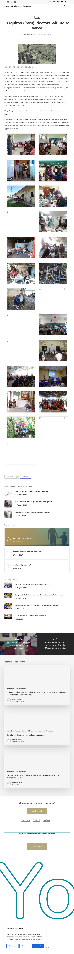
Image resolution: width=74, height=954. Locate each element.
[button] (68, 6)
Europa (24, 731)
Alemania (18, 731)
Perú (16, 688)
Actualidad (10, 688)
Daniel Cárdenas (29, 34)
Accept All (38, 946)
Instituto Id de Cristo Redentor (17, 6)
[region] (25, 937)
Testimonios (49, 731)
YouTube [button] (46, 820)
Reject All (25, 946)
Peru (37, 17)
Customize (12, 946)
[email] (15, 2)
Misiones (30, 731)
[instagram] (11, 2)
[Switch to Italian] (54, 2)
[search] (64, 6)
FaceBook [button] (36, 820)
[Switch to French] (66, 2)
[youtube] (8, 2)
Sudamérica (22, 688)
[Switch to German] (62, 2)
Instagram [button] (25, 820)
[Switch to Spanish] (50, 2)
